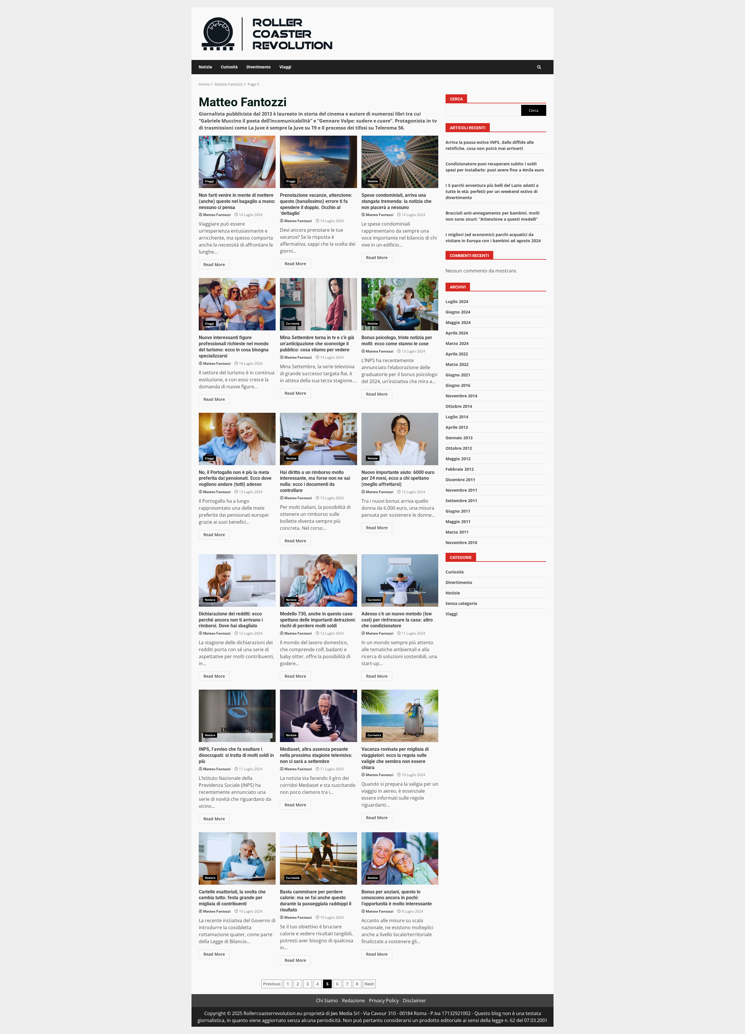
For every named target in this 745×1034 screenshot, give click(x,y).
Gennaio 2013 (459, 437)
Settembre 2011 (461, 500)
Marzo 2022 (457, 364)
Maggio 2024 (458, 322)
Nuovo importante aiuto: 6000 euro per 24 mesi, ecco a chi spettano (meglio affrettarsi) (399, 439)
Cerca (456, 99)
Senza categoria (461, 603)
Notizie (205, 67)
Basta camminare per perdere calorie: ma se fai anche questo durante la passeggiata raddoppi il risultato (318, 858)
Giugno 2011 (458, 511)
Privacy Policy (384, 1000)
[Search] (539, 67)
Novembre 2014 (461, 396)
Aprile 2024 (457, 333)
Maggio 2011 (458, 521)
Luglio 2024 (457, 301)
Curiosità (229, 67)
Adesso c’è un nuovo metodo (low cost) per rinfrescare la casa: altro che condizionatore (399, 580)
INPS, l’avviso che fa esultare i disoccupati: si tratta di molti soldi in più (237, 716)
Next (369, 984)
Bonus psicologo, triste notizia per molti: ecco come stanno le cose (399, 304)
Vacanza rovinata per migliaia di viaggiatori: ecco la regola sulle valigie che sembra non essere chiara (399, 716)
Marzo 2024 (457, 343)
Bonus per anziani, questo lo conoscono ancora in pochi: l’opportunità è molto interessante (399, 858)
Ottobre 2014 (459, 406)
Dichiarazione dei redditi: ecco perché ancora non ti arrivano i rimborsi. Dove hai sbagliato (237, 580)
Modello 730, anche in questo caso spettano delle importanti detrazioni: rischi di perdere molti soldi (318, 580)
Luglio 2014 (457, 416)
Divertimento (258, 67)
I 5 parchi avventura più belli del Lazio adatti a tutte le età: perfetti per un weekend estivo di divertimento (492, 191)
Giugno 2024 (458, 312)
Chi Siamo (327, 1000)
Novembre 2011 (461, 490)
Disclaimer (414, 1000)
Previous (272, 984)
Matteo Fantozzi (217, 214)
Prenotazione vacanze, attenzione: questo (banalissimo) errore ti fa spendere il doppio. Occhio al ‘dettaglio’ (318, 162)
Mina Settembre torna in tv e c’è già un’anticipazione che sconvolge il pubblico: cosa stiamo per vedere (318, 304)
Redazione (353, 1000)
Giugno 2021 (458, 375)
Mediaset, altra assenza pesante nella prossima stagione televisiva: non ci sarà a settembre (318, 716)
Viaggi (285, 67)
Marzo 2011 (457, 532)
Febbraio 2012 (460, 469)
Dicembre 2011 (460, 479)
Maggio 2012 (458, 458)
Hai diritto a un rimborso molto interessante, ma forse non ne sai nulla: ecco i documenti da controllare (318, 439)
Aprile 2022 (457, 354)
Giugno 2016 (458, 385)
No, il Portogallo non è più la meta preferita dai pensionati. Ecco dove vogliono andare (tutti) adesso (237, 439)
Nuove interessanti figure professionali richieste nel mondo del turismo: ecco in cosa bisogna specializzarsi (237, 304)
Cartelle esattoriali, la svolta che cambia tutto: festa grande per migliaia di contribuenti (237, 858)
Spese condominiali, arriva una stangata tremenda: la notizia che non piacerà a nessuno (399, 162)
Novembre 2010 (461, 542)
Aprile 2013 (457, 427)
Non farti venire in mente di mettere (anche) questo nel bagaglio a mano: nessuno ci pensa (237, 162)
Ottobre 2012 (459, 448)
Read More (214, 264)
